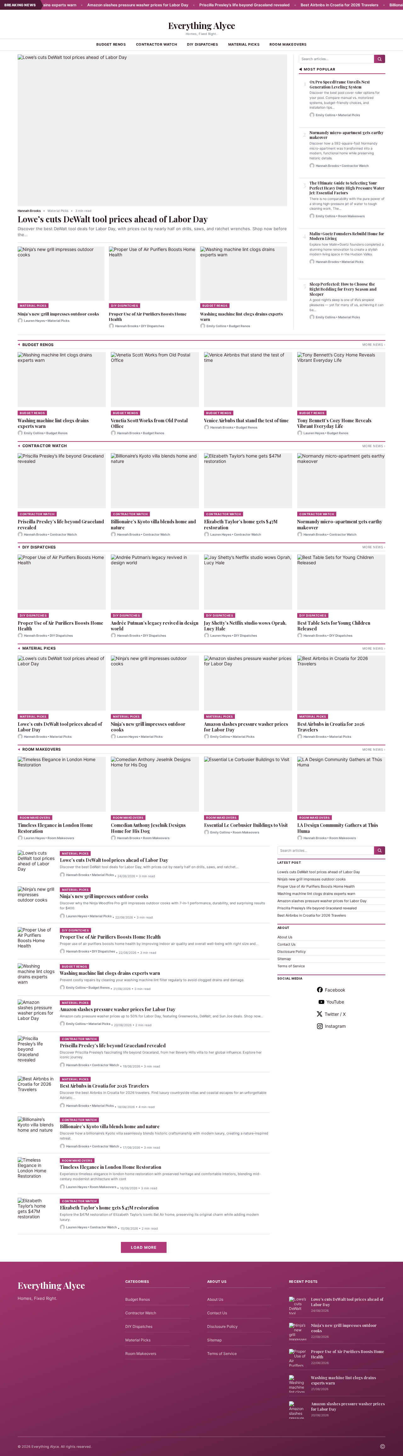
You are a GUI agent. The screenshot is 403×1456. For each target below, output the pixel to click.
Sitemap (284, 959)
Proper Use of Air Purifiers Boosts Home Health (147, 316)
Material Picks (243, 44)
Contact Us (286, 944)
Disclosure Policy (291, 951)
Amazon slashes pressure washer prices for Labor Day (114, 5)
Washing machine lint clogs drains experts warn (241, 316)
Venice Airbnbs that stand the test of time (246, 421)
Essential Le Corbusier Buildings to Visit (246, 825)
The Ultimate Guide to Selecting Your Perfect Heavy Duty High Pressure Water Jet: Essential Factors (346, 187)
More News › (374, 344)
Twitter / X (335, 1014)
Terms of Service (291, 966)
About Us (284, 937)
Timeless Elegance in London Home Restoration (55, 828)
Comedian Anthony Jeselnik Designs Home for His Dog (148, 828)
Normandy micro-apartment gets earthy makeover (346, 135)
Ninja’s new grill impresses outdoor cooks (58, 313)
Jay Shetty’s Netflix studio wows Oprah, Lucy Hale (245, 626)
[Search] (379, 59)
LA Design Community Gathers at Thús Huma (337, 828)
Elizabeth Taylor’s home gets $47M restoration (241, 524)
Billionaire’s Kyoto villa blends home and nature (153, 524)
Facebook (335, 989)
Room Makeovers (288, 44)
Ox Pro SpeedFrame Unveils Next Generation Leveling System (339, 84)
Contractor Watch (156, 44)
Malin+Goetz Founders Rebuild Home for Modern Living (346, 236)
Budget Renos (111, 44)
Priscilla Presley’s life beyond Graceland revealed (221, 5)
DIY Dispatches (202, 44)
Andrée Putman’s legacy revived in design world (154, 626)
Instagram (335, 1026)
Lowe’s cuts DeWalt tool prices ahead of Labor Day (113, 219)
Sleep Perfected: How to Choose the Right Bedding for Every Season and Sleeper (343, 289)
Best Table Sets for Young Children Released (333, 626)
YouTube (335, 1001)
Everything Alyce (201, 25)
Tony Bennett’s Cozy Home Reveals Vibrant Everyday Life (334, 423)
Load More (143, 1247)
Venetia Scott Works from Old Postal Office (149, 423)
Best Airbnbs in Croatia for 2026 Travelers (316, 5)
